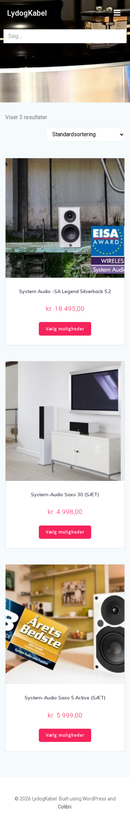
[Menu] (117, 13)
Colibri (64, 807)
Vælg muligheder (65, 329)
